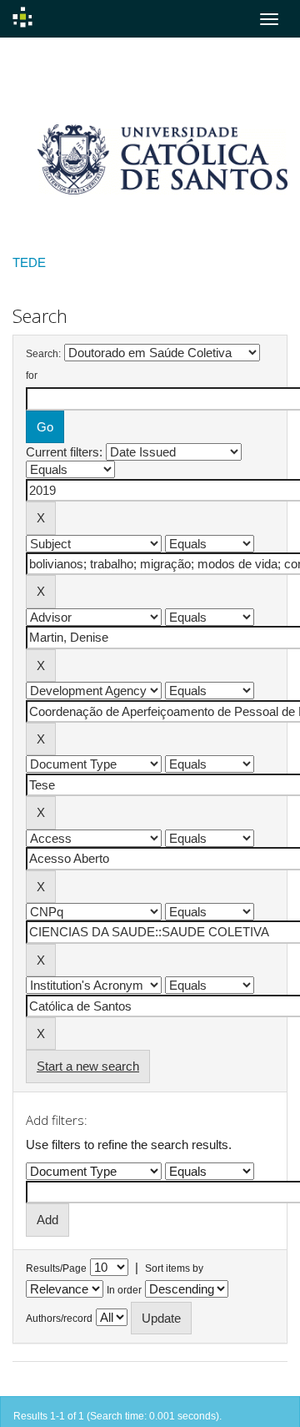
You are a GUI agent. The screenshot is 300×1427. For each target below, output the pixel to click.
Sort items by (174, 1268)
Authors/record (59, 1318)
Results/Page (56, 1268)
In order (124, 1290)
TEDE (29, 262)
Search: (43, 354)
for (32, 375)
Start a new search (88, 1066)
